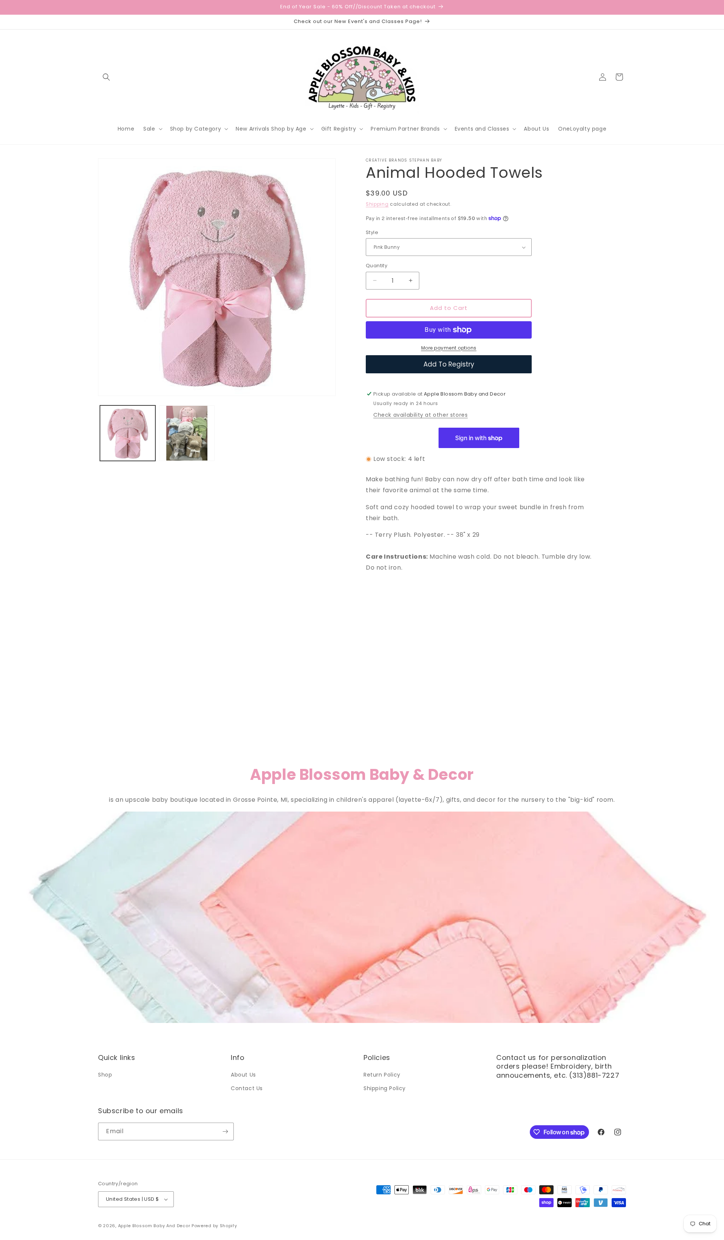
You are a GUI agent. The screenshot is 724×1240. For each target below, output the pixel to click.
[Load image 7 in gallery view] (187, 433)
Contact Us (247, 1088)
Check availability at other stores (420, 415)
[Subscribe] (225, 1131)
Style (372, 232)
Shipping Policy (385, 1088)
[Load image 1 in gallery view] (127, 433)
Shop (105, 1074)
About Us (243, 1074)
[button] (106, 77)
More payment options (449, 348)
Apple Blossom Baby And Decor (154, 1226)
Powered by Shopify (214, 1226)
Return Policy (382, 1074)
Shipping (377, 204)
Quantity (376, 265)
